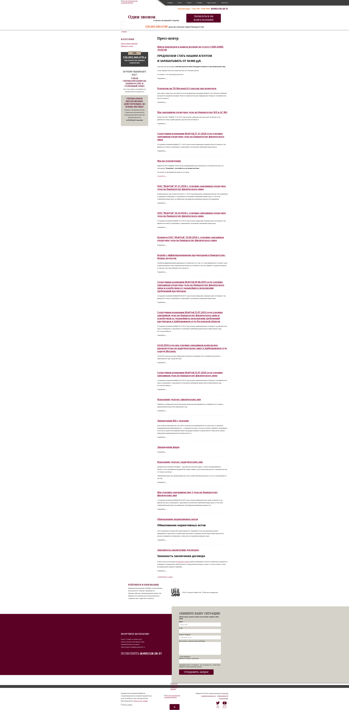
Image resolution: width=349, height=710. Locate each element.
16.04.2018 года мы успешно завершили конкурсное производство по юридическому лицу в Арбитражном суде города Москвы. (192, 348)
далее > (170, 577)
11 (167, 577)
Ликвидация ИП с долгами (173, 420)
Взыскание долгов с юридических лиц (180, 461)
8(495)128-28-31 (151, 653)
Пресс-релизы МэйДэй (129, 44)
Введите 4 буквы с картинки (189, 658)
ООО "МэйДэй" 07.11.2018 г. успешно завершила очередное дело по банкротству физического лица (191, 188)
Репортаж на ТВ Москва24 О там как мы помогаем (186, 88)
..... (166, 78)
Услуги (189, 3)
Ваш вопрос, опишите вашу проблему (192, 641)
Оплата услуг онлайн (141, 701)
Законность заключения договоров (178, 549)
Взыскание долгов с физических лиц (179, 399)
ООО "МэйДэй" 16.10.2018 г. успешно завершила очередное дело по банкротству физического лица (191, 214)
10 (165, 577)
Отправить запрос (196, 672)
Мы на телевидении (169, 160)
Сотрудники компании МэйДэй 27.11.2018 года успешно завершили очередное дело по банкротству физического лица (190, 136)
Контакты (224, 3)
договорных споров (182, 562)
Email (181, 628)
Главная (170, 3)
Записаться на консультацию (204, 17)
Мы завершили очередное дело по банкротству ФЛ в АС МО (192, 112)
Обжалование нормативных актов (177, 519)
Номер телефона (184, 635)
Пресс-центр (211, 3)
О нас (179, 3)
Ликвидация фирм (168, 447)
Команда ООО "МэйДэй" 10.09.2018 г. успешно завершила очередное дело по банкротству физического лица (190, 239)
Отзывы (199, 3)
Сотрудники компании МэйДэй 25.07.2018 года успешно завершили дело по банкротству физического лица (190, 374)
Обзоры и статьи (127, 46)
